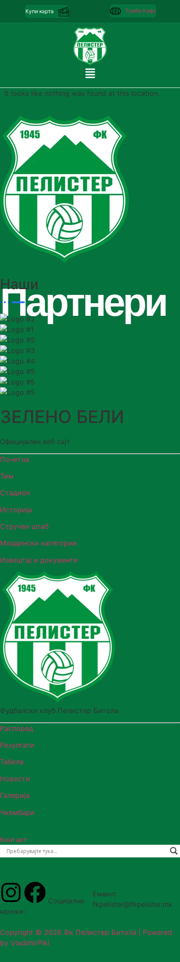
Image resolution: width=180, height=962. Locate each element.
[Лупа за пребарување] (174, 851)
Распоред (16, 728)
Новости (15, 778)
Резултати (17, 745)
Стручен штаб (24, 526)
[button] (90, 73)
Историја (16, 509)
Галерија (15, 795)
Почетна (14, 459)
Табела (12, 761)
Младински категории (38, 543)
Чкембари (17, 812)
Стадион (15, 492)
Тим (7, 476)
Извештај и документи (39, 560)
